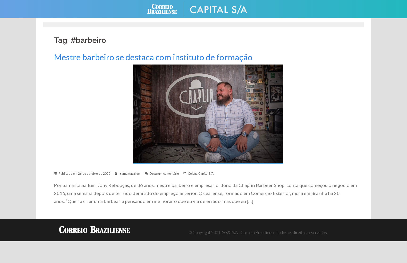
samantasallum (130, 173)
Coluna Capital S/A (201, 173)
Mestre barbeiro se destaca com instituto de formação (153, 57)
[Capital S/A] (222, 8)
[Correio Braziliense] (165, 8)
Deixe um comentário (164, 173)
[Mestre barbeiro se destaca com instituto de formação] (208, 113)
